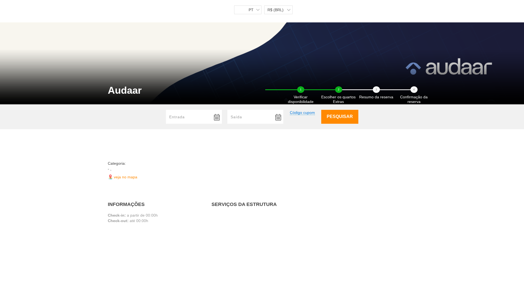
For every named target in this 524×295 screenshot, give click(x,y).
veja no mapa (125, 177)
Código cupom (302, 112)
